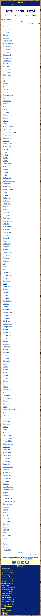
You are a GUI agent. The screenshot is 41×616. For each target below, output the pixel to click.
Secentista (7, 101)
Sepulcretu (7, 475)
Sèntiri (5, 401)
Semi (5, 284)
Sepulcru (6, 478)
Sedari (5, 152)
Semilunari (7, 298)
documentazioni (26, 5)
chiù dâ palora (7, 577)
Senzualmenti (8, 438)
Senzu (5, 430)
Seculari (6, 118)
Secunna (6, 124)
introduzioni (6, 585)
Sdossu (5, 26)
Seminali (6, 307)
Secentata (6, 98)
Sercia (5, 515)
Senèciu (6, 355)
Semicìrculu (7, 287)
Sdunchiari (7, 69)
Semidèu (6, 292)
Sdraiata (6, 35)
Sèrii (5, 541)
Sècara (5, 92)
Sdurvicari (7, 75)
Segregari (6, 218)
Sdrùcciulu (7, 49)
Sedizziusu (7, 184)
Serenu (5, 527)
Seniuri (5, 375)
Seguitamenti (8, 252)
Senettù (6, 358)
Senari (5, 341)
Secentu (6, 104)
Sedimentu (7, 172)
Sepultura (6, 484)
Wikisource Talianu (27, 557)
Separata (6, 450)
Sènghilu (6, 361)
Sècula (5, 115)
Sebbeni (6, 84)
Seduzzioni (7, 204)
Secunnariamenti (9, 132)
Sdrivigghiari (8, 44)
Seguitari (6, 255)
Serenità (6, 524)
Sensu (5, 392)
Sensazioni (7, 390)
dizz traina (8, 579)
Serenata (6, 521)
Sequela (6, 493)
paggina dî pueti (7, 581)
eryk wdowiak (7, 610)
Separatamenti (8, 452)
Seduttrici (6, 198)
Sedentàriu (7, 164)
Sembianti (7, 272)
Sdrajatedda (7, 41)
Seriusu (6, 547)
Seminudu (7, 309)
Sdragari (6, 32)
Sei (4, 264)
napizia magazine (8, 600)
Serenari (6, 518)
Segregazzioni (8, 221)
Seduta (5, 195)
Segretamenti (8, 227)
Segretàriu (7, 229)
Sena (5, 338)
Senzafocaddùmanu (10, 410)
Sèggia (5, 209)
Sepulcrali (7, 472)
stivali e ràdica (7, 591)
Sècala (5, 89)
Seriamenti (7, 535)
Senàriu (6, 344)
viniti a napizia (7, 606)
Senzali (5, 412)
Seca (4, 86)
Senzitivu (6, 424)
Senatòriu (6, 347)
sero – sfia (33, 23)
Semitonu (6, 318)
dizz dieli (7, 571)
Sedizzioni (7, 178)
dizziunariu (15, 5)
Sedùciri (6, 192)
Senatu (5, 350)
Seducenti (6, 187)
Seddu (5, 161)
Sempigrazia (7, 324)
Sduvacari (6, 78)
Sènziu (5, 427)
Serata (5, 510)
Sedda (5, 158)
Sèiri (5, 267)
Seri (4, 533)
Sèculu (5, 121)
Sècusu (5, 149)
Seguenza (6, 244)
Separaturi (7, 464)
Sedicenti (6, 169)
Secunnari (7, 129)
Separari (6, 447)
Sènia (5, 364)
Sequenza (6, 495)
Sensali (5, 387)
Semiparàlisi (7, 312)
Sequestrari (7, 498)
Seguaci (6, 238)
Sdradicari (7, 29)
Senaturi (6, 352)
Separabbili (7, 441)
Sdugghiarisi (7, 58)
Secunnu (6, 141)
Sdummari (7, 61)
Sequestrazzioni (9, 501)
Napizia (20, 566)
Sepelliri (6, 470)
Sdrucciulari (7, 46)
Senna (5, 378)
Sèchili (5, 106)
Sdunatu (6, 66)
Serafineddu (7, 504)
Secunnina (7, 138)
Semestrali (7, 278)
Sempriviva (7, 335)
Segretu (6, 235)
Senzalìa (6, 415)
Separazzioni (8, 467)
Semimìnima (7, 301)
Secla (5, 109)
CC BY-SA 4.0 (28, 559)
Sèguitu (6, 258)
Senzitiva (6, 421)
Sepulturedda (8, 490)
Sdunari (6, 64)
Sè (4, 81)
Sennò (5, 381)
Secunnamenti (8, 126)
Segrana (6, 212)
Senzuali (6, 432)
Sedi (4, 166)
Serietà (5, 538)
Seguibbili (6, 247)
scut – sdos (7, 19)
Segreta (6, 224)
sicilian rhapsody (8, 602)
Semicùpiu (7, 289)
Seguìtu (6, 261)
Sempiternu (7, 327)
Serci (5, 513)
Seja (4, 269)
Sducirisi (6, 52)
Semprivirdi (7, 332)
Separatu (6, 461)
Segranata (7, 215)
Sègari (5, 207)
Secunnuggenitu (9, 146)
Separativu (7, 455)
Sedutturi (6, 201)
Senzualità (7, 435)
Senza (5, 407)
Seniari (5, 367)
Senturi (6, 404)
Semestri (6, 281)
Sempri (5, 329)
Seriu (5, 544)
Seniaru (6, 370)
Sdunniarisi (7, 72)
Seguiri (5, 249)
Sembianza (7, 275)
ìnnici (20, 21)
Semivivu (6, 321)
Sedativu (6, 155)
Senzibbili (6, 418)
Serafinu (6, 507)
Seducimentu (8, 189)
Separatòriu (7, 458)
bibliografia (6, 595)
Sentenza (6, 395)
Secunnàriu (7, 135)
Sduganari (7, 55)
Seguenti (6, 241)
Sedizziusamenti (9, 181)
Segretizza (7, 232)
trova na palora (7, 575)
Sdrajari (6, 38)
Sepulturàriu (8, 487)
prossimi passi (7, 593)
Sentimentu (7, 398)
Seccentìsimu (8, 95)
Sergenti (6, 530)
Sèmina (6, 304)
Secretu (6, 112)
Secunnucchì (7, 144)
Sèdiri (5, 175)
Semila (5, 295)
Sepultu (6, 481)
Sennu (5, 384)
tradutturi (8, 573)
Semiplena (7, 315)
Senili (5, 372)
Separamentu (8, 444)
